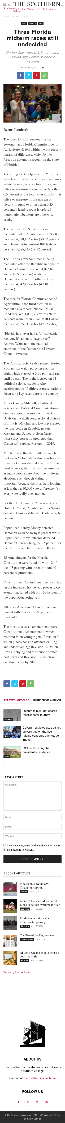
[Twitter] (28, 75)
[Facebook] (20, 75)
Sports (24, 891)
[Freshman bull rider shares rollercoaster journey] (12, 715)
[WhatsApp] (44, 75)
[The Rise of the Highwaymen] (10, 940)
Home (6, 16)
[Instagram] (27, 1102)
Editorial (24, 960)
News (15, 16)
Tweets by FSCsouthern (16, 972)
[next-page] (11, 765)
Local (40, 23)
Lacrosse (25, 909)
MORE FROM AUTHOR (47, 700)
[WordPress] (46, 1102)
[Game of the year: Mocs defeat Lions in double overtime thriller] (10, 906)
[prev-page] (5, 765)
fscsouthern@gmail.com (40, 1078)
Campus (25, 16)
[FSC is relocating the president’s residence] (12, 752)
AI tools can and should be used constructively (39, 954)
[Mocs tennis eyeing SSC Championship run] (10, 889)
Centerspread (27, 939)
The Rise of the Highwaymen (37, 935)
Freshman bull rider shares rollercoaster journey (36, 920)
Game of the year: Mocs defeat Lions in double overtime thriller (40, 903)
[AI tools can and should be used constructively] (10, 958)
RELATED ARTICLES (16, 700)
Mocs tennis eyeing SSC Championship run (34, 885)
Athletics (8, 719)
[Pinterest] (36, 75)
